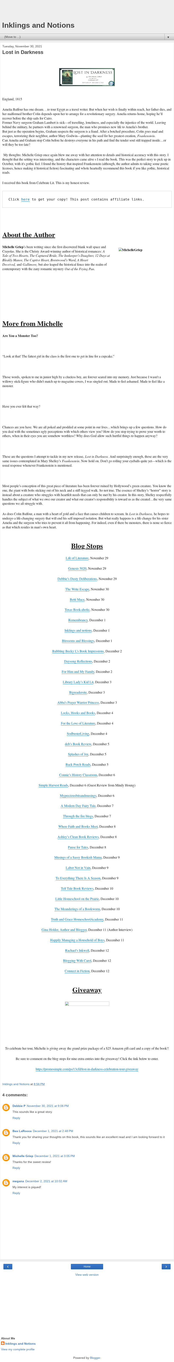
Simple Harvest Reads (53, 785)
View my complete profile (18, 1349)
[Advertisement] (87, 11)
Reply (16, 1118)
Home (87, 1266)
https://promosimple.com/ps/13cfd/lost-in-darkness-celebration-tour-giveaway (87, 1069)
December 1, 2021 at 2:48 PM (53, 1131)
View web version (87, 1274)
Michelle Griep (23, 1156)
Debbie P (19, 1106)
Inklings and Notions (38, 25)
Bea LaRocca (22, 1131)
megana (18, 1181)
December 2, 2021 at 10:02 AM (46, 1181)
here (25, 199)
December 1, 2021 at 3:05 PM (55, 1156)
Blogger (95, 1357)
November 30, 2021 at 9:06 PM (48, 1106)
